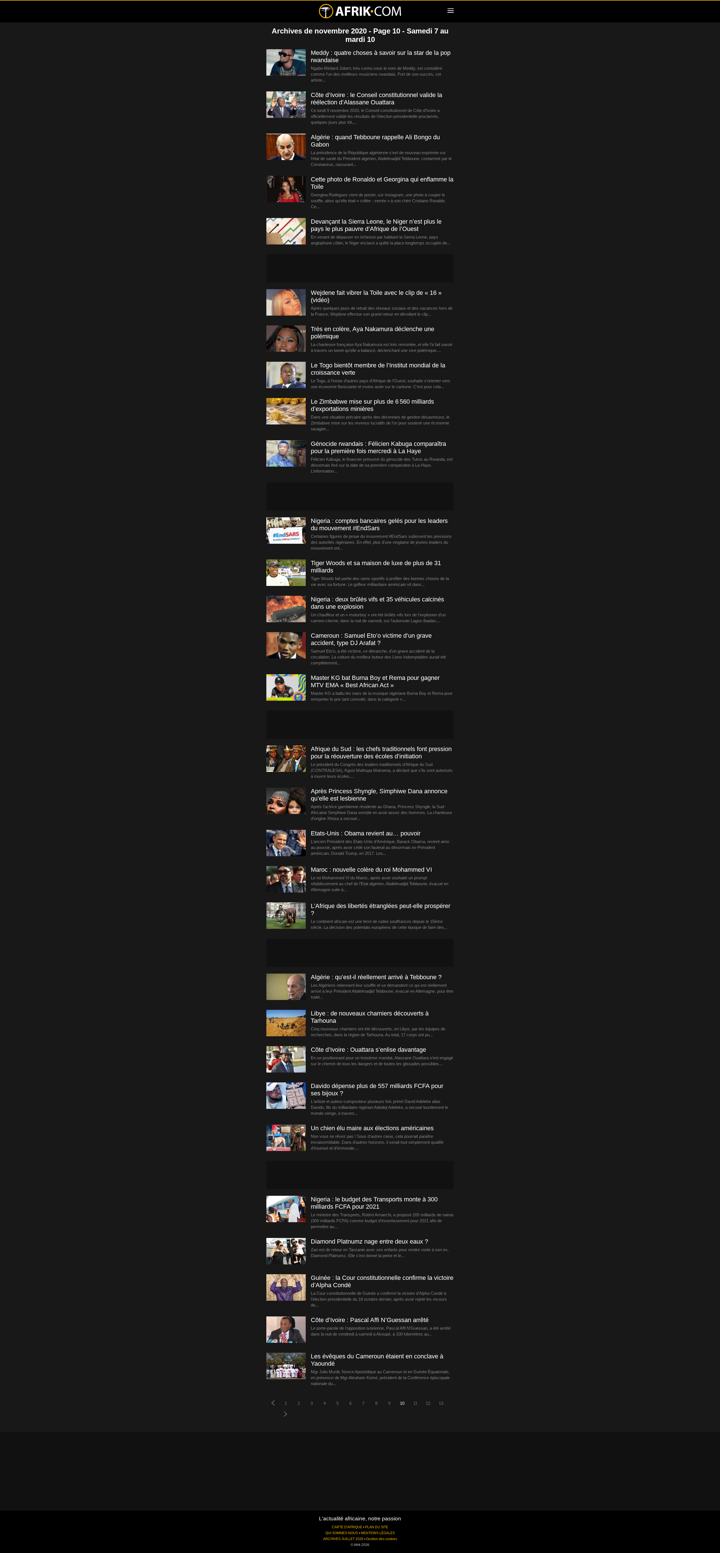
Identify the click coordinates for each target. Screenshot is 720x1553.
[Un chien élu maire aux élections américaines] (286, 1138)
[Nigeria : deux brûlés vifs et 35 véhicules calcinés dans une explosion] (286, 609)
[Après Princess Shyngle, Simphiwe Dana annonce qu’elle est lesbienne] (286, 801)
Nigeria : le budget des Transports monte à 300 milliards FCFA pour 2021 (374, 1203)
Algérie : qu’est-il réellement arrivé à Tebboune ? (376, 977)
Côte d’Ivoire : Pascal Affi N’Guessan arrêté (370, 1319)
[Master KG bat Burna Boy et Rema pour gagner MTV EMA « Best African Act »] (286, 687)
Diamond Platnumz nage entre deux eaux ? (369, 1241)
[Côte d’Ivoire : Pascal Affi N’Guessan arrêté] (286, 1329)
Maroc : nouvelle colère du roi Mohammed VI (371, 869)
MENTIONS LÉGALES (378, 1533)
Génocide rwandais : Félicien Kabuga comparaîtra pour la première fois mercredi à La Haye (378, 447)
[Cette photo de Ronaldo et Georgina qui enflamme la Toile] (286, 189)
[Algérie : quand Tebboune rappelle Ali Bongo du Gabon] (286, 147)
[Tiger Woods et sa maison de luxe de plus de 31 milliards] (286, 572)
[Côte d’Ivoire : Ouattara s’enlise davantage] (286, 1059)
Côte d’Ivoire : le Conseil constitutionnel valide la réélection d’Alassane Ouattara (376, 98)
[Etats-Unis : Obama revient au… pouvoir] (286, 843)
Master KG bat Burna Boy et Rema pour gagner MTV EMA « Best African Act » (375, 681)
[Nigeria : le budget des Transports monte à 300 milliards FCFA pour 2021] (286, 1209)
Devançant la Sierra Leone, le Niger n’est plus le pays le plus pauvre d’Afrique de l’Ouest (376, 225)
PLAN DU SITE (376, 1527)
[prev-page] (272, 1403)
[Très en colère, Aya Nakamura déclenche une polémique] (286, 338)
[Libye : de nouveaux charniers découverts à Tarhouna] (286, 1023)
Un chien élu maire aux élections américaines (372, 1128)
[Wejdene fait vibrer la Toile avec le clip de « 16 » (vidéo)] (286, 302)
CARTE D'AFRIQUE (347, 1527)
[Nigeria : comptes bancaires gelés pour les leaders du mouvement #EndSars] (286, 530)
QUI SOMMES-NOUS (341, 1533)
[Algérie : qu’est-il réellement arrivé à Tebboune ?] (286, 987)
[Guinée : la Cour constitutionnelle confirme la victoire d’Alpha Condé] (286, 1287)
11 (415, 1403)
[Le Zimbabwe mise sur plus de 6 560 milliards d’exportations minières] (286, 411)
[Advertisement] (360, 268)
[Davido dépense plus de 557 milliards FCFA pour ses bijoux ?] (286, 1095)
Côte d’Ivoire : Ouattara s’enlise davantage (368, 1049)
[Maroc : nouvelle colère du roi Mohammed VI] (286, 879)
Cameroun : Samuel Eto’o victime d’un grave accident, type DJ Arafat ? (371, 639)
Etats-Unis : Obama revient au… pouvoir (365, 833)
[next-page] (285, 1415)
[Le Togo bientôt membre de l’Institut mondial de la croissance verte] (286, 375)
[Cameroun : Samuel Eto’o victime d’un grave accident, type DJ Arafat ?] (286, 645)
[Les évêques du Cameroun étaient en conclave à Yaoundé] (286, 1366)
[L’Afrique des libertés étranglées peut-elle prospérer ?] (286, 915)
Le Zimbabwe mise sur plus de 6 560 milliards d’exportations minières (372, 405)
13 (441, 1403)
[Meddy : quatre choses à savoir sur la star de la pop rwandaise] (286, 62)
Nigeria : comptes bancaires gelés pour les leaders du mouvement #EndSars (379, 524)
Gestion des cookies (381, 1539)
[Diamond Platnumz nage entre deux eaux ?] (286, 1251)
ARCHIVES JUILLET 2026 (343, 1539)
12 (428, 1403)
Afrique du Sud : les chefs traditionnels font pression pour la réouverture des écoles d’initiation (381, 752)
